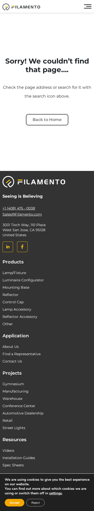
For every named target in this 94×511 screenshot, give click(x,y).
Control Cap (13, 302)
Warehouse (12, 399)
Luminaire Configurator (23, 280)
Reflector (11, 295)
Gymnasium (13, 384)
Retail (8, 420)
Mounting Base (16, 287)
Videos (8, 450)
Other (8, 324)
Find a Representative (22, 354)
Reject (35, 503)
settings (55, 493)
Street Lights (14, 428)
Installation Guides (19, 458)
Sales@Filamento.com (22, 214)
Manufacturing (16, 391)
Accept (14, 503)
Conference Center (19, 406)
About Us (11, 347)
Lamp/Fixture (14, 273)
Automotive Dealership (23, 413)
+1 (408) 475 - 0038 (19, 208)
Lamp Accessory (17, 309)
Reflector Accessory (20, 317)
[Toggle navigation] (87, 6)
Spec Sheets (13, 465)
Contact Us (12, 361)
